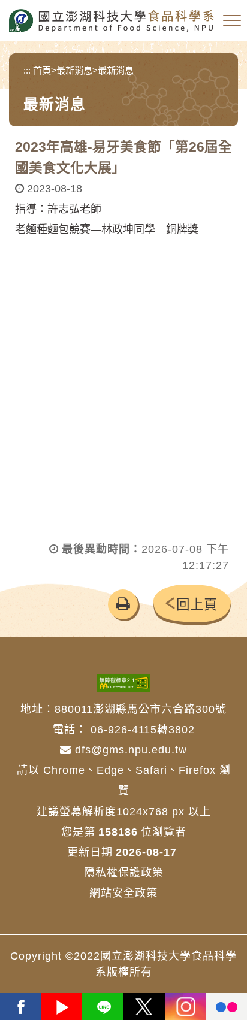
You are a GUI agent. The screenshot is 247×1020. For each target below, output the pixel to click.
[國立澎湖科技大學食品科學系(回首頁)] (111, 20)
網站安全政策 (123, 893)
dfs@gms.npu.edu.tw (129, 750)
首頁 (42, 70)
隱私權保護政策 (124, 873)
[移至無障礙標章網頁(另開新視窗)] (123, 682)
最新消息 (74, 70)
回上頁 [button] (197, 604)
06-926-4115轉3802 (143, 730)
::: (27, 70)
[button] (232, 21)
